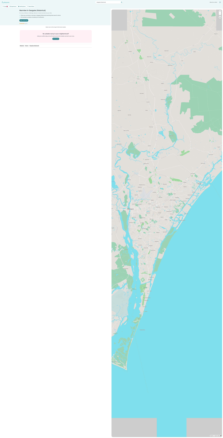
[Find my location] (220, 17)
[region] (167, 223)
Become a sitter (213, 2)
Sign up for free (23, 20)
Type (5, 6)
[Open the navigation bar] (220, 2)
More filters (31, 6)
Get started (55, 38)
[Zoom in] (220, 11)
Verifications (22, 6)
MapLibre (211, 435)
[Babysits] (5, 2)
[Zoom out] (220, 14)
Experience (13, 6)
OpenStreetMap (217, 435)
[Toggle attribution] (220, 435)
